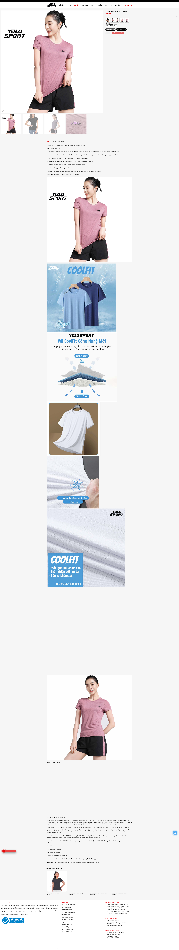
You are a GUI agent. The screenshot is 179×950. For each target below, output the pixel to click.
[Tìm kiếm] (125, 5)
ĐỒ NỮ (76, 5)
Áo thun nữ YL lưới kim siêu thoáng (119, 893)
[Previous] (5, 61)
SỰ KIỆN (117, 5)
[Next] (99, 61)
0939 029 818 (129, 1)
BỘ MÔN (61, 5)
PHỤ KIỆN (99, 5)
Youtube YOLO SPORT (113, 938)
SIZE (106, 17)
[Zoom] (3, 111)
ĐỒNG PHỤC (84, 5)
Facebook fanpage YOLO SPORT (115, 932)
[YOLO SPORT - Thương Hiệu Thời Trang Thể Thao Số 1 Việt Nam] (52, 5)
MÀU (106, 23)
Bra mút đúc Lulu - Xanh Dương (75, 893)
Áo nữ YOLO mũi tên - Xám (53, 893)
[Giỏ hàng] (128, 5)
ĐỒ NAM (69, 5)
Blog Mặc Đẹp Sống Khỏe (113, 934)
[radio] (108, 20)
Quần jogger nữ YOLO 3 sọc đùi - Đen (98, 893)
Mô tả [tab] (49, 141)
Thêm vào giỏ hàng (118, 33)
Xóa (177, 16)
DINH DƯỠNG (108, 5)
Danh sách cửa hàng (110, 29)
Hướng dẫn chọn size (121, 29)
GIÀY (92, 5)
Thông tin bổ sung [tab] (58, 141)
